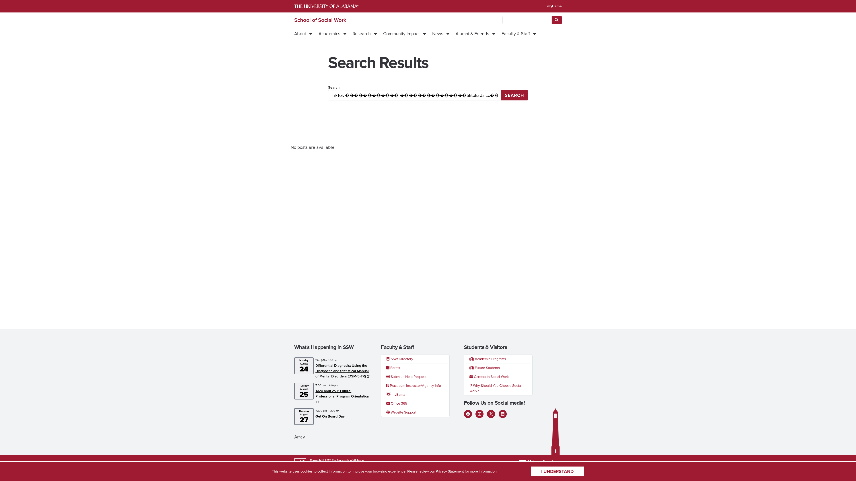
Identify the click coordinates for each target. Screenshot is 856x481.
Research (362, 33)
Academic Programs (490, 358)
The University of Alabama (348, 460)
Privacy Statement (450, 471)
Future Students (487, 367)
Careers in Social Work (491, 376)
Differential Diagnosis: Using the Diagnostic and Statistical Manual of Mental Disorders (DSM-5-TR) (342, 371)
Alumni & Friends (472, 33)
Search (334, 87)
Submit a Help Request (408, 376)
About (300, 33)
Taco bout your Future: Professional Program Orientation (342, 393)
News (437, 33)
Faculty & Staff (516, 33)
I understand (557, 471)
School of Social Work (320, 20)
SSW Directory (401, 358)
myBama (554, 6)
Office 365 (398, 403)
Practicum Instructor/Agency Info (415, 385)
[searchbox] (527, 20)
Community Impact (401, 33)
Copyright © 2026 (320, 460)
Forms (394, 367)
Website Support (403, 412)
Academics (329, 33)
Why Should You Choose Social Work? (495, 388)
